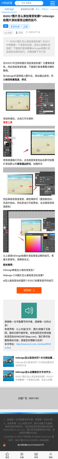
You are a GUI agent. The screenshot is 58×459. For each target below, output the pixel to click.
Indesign (54, 9)
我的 (51, 457)
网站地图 (44, 440)
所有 (36, 457)
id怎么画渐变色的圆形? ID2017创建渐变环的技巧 (28, 280)
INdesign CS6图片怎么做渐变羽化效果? (23, 275)
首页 (37, 9)
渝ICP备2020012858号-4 (27, 440)
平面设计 (45, 9)
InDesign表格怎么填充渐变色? (18, 270)
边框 (25, 26)
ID (5, 26)
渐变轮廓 (15, 26)
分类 (22, 457)
